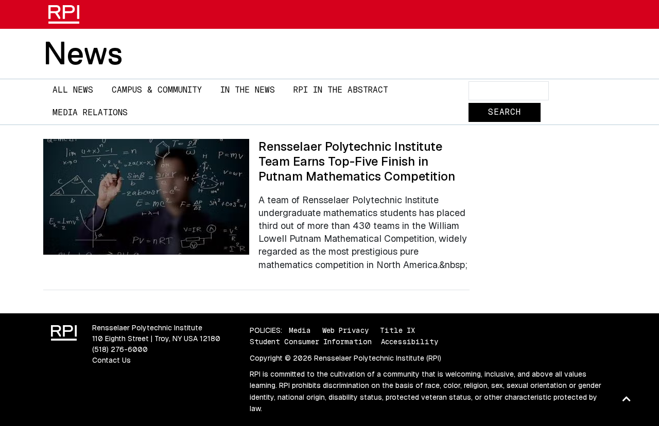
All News (73, 89)
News (83, 53)
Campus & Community (157, 89)
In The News (247, 89)
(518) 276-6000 (120, 349)
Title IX (397, 330)
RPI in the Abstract (340, 89)
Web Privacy (345, 330)
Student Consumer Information (311, 341)
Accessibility (409, 341)
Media (300, 330)
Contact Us (111, 360)
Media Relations (90, 112)
